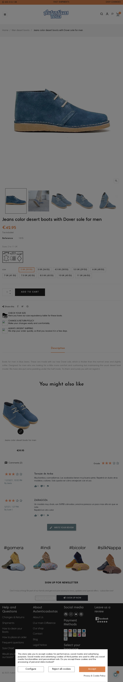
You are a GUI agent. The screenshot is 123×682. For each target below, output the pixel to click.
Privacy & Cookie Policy (94, 676)
